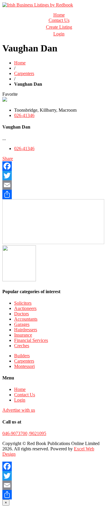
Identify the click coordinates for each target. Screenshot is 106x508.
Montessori (24, 366)
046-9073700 (14, 433)
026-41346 (24, 115)
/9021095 (37, 433)
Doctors (21, 313)
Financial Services (31, 340)
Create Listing (59, 27)
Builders (22, 355)
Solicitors (23, 303)
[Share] (53, 194)
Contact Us (59, 20)
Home (59, 14)
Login (58, 33)
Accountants (25, 319)
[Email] (53, 185)
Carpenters (24, 73)
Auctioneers (25, 308)
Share (7, 158)
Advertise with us (18, 410)
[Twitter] (53, 175)
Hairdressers (25, 329)
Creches (21, 345)
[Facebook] (53, 166)
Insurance (23, 334)
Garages (21, 324)
